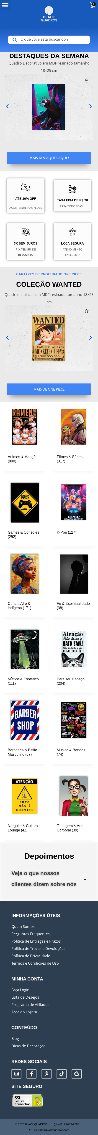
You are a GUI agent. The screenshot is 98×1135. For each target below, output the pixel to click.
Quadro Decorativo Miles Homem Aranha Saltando (45, 102)
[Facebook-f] (31, 1074)
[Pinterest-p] (46, 1074)
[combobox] (49, 40)
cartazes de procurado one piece (49, 274)
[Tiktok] (62, 1074)
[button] (5, 5)
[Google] (77, 1074)
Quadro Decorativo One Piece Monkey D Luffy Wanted (49, 334)
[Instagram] (16, 1074)
